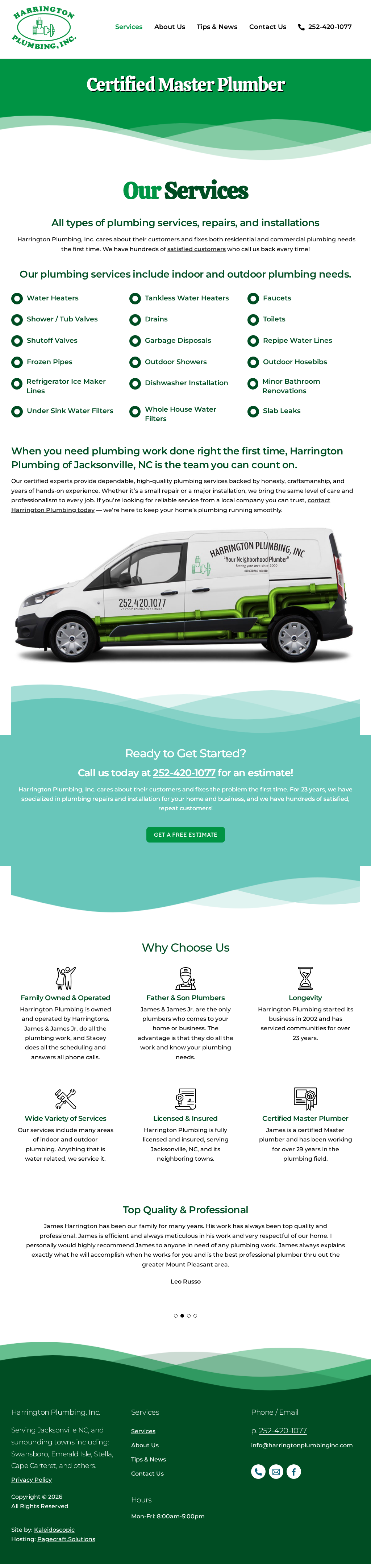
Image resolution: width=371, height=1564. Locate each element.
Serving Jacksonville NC (49, 1430)
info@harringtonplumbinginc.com (302, 1445)
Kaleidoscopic (54, 1529)
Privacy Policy (31, 1479)
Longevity (305, 997)
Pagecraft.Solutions (66, 1539)
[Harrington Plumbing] (43, 44)
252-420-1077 (329, 27)
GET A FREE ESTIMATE (185, 834)
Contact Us (267, 27)
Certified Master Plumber (305, 1118)
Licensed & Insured (185, 1118)
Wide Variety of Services (66, 1118)
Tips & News (217, 27)
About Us (169, 27)
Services (128, 27)
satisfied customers (196, 249)
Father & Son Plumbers (185, 997)
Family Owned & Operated (66, 997)
